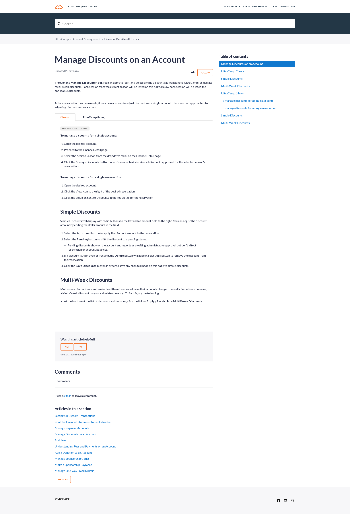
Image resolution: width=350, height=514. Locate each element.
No (80, 347)
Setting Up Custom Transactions (75, 415)
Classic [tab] (65, 117)
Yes (67, 347)
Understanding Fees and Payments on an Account (85, 446)
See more (63, 479)
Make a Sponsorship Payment (73, 464)
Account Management (86, 39)
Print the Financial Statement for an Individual (83, 422)
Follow (205, 72)
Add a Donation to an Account (73, 452)
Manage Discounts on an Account (75, 434)
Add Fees (60, 440)
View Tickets (232, 6)
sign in (67, 395)
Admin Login (287, 6)
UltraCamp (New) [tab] (93, 117)
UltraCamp (62, 39)
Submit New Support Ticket (260, 6)
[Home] (59, 6)
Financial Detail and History (121, 39)
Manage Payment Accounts (72, 428)
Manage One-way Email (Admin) (75, 470)
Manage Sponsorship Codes (72, 458)
